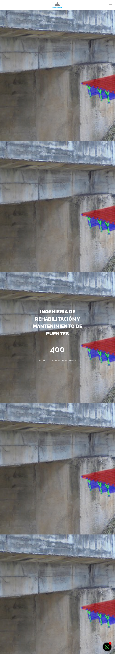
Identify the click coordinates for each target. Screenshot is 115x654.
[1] (107, 648)
